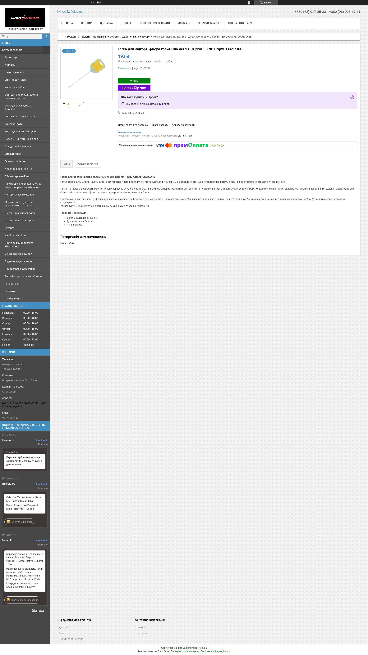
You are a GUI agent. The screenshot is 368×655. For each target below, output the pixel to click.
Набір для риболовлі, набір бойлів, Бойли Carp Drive (22, 585)
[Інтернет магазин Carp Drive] (25, 17)
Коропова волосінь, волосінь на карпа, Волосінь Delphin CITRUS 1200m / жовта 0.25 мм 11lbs (24, 559)
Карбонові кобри (15, 235)
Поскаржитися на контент (185, 651)
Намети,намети (14, 72)
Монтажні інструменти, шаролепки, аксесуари (19, 203)
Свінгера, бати (14, 124)
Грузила (10, 228)
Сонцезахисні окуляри (18, 253)
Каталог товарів (12, 50)
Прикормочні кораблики (20, 268)
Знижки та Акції (209, 23)
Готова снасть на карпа (19, 220)
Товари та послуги (78, 36)
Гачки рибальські (15, 161)
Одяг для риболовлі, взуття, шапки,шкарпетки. (21, 96)
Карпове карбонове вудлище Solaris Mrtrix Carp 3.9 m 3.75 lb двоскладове (24, 461)
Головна (67, 23)
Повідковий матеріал (18, 146)
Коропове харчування (18, 168)
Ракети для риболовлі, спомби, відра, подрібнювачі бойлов (23, 185)
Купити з (127, 88)
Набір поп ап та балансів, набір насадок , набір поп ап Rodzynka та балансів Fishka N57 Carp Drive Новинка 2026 (24, 574)
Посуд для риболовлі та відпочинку (19, 244)
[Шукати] (46, 36)
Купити (134, 80)
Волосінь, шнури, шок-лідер (21, 139)
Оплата (126, 23)
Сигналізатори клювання (20, 116)
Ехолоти (10, 291)
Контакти (184, 23)
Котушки (10, 64)
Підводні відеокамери (18, 261)
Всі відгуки (38, 610)
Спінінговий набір (15, 79)
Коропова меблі (14, 87)
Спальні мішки (13, 153)
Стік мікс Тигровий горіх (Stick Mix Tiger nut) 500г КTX (23, 499)
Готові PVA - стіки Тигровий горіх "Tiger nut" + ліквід (22, 507)
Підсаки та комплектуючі (20, 213)
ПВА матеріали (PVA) (17, 176)
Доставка (106, 23)
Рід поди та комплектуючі (20, 131)
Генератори (12, 283)
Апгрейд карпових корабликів (23, 276)
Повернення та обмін (155, 23)
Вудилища (11, 57)
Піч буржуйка (13, 298)
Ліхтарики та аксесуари (19, 194)
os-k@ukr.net (10, 417)
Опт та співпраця (240, 23)
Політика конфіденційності (215, 651)
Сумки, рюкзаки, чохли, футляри (19, 107)
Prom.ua (202, 648)
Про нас (86, 23)
